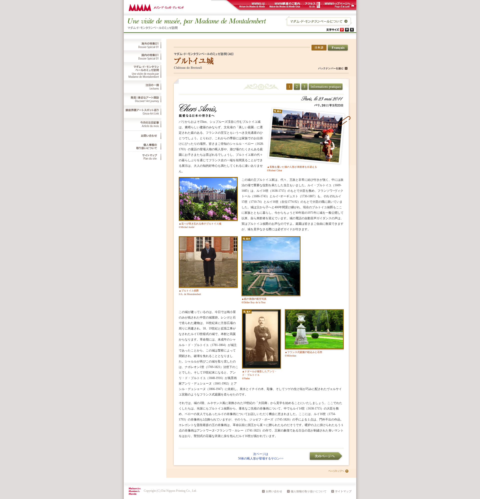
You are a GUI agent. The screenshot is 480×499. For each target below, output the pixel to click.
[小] (342, 30)
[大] (352, 30)
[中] (347, 30)
